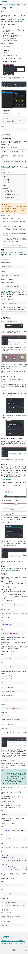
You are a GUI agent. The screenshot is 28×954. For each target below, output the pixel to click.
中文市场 (13, 4)
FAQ (19, 783)
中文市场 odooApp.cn (18, 940)
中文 (18, 4)
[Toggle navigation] (1, 5)
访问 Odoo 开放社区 (20, 943)
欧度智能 (8, 4)
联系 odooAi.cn (6, 940)
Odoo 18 (23, 4)
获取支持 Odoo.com (7, 943)
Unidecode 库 (16, 792)
